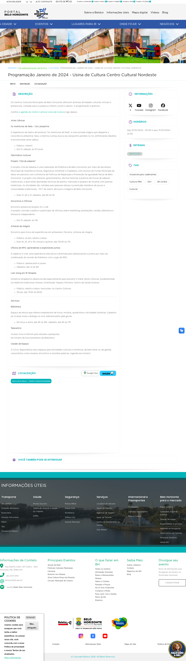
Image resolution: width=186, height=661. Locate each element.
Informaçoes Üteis (93, 644)
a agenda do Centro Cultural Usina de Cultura (42, 112)
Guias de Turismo (104, 517)
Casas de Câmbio (104, 508)
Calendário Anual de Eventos (169, 513)
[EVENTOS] (51, 24)
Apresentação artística (34, 68)
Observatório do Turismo (171, 533)
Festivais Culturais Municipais (60, 568)
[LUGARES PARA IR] (99, 24)
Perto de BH (100, 597)
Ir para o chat (128, 1)
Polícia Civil (70, 508)
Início (13, 84)
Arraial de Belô (54, 565)
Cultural (54, 68)
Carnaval (51, 571)
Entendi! (30, 618)
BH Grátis (162, 182)
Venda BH (164, 542)
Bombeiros (69, 513)
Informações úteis (118, 12)
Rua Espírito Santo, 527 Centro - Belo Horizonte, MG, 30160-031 (19, 568)
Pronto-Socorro (40, 504)
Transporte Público (9, 531)
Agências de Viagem (105, 513)
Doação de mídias (168, 519)
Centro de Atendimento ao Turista (108, 523)
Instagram (150, 110)
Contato (130, 568)
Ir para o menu (100, 1)
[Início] (26, 9)
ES (70, 2)
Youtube (139, 110)
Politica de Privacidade (167, 644)
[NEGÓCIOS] (177, 24)
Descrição (25, 84)
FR (60, 2)
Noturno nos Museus (56, 574)
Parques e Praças (102, 584)
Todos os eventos (102, 569)
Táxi (3, 527)
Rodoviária (6, 513)
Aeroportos (6, 504)
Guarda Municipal (72, 522)
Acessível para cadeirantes (142, 175)
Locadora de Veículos (106, 504)
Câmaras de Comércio (138, 512)
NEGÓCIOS (167, 24)
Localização (40, 84)
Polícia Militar (70, 504)
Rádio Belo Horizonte (22, 587)
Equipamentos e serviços (171, 524)
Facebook (163, 110)
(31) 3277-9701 (12, 576)
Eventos (12, 68)
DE (64, 2)
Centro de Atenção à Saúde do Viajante (45, 509)
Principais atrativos (168, 538)
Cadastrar (172, 583)
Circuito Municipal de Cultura (60, 581)
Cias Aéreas (102, 530)
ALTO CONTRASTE (44, 2)
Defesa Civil (70, 517)
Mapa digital (140, 12)
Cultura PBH (135, 182)
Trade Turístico (166, 507)
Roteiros (99, 600)
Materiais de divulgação (170, 528)
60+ (150, 182)
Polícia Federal (134, 516)
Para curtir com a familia (105, 594)
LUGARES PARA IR (84, 24)
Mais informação (12, 658)
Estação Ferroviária (9, 517)
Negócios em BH (134, 571)
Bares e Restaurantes (104, 575)
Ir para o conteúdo (85, 1)
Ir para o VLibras (143, 1)
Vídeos (155, 12)
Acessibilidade (14, 2)
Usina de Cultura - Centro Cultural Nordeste (31, 381)
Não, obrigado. (32, 626)
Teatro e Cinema (102, 581)
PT (67, 2)
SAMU (35, 516)
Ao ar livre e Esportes (104, 588)
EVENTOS (41, 24)
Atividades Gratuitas (104, 572)
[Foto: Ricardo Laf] (46, 46)
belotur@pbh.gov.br (13, 580)
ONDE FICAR (128, 24)
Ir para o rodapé (114, 1)
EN (57, 2)
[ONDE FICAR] (139, 24)
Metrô (4, 522)
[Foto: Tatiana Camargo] (93, 46)
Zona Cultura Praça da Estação (61, 577)
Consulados (133, 507)
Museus (98, 578)
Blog (165, 12)
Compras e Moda (102, 591)
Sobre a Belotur (94, 12)
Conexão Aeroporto (10, 508)
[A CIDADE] (15, 24)
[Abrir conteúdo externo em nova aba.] (90, 373)
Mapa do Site (130, 644)
